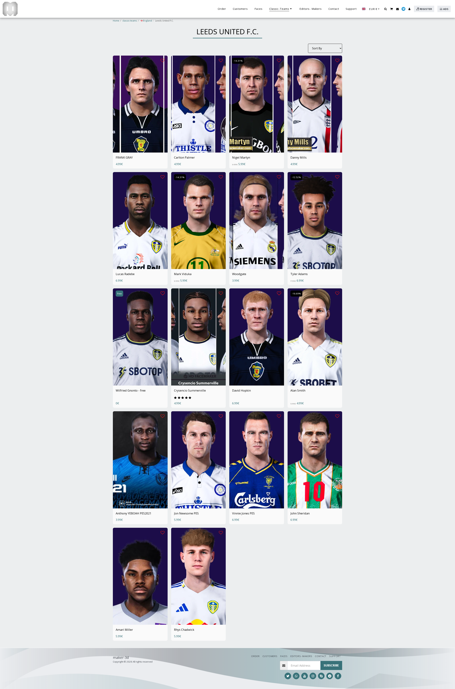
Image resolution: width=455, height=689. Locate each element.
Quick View (140, 141)
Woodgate (239, 274)
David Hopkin (241, 390)
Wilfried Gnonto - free (131, 390)
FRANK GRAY (124, 157)
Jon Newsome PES (186, 513)
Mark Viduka (182, 274)
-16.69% (296, 293)
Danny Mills (298, 157)
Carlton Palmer (184, 157)
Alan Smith (297, 390)
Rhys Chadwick (184, 630)
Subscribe (331, 665)
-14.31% (238, 60)
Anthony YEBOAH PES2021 (133, 513)
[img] (140, 104)
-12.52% (296, 177)
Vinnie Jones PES (243, 513)
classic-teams (129, 20)
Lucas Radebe (125, 274)
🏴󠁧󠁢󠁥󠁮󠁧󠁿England (146, 20)
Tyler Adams (299, 274)
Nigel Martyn (241, 157)
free (119, 293)
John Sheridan (300, 513)
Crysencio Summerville (190, 390)
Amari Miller (124, 630)
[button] (385, 8)
